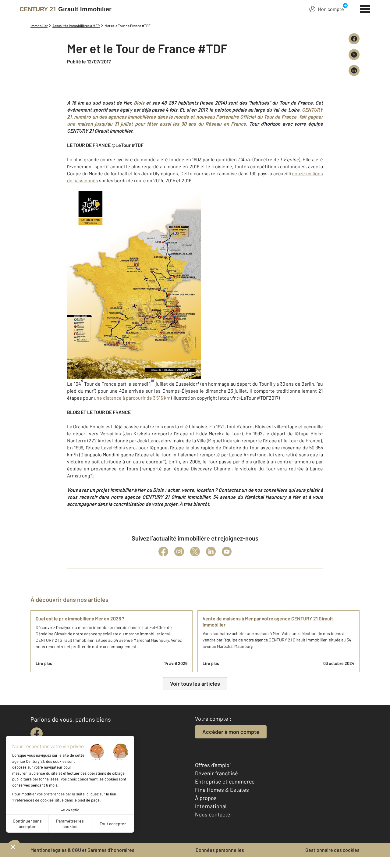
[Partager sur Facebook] (354, 38)
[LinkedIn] (211, 551)
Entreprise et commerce (225, 781)
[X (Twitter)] (195, 551)
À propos (206, 798)
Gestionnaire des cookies (332, 850)
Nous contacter (213, 814)
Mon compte (331, 9)
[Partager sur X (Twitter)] (354, 54)
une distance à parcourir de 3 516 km (132, 398)
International (210, 806)
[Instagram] (179, 551)
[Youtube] (227, 551)
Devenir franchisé (216, 773)
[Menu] (365, 8)
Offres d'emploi (213, 765)
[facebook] (36, 733)
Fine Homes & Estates (222, 789)
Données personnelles (220, 850)
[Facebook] (163, 551)
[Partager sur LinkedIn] (354, 70)
